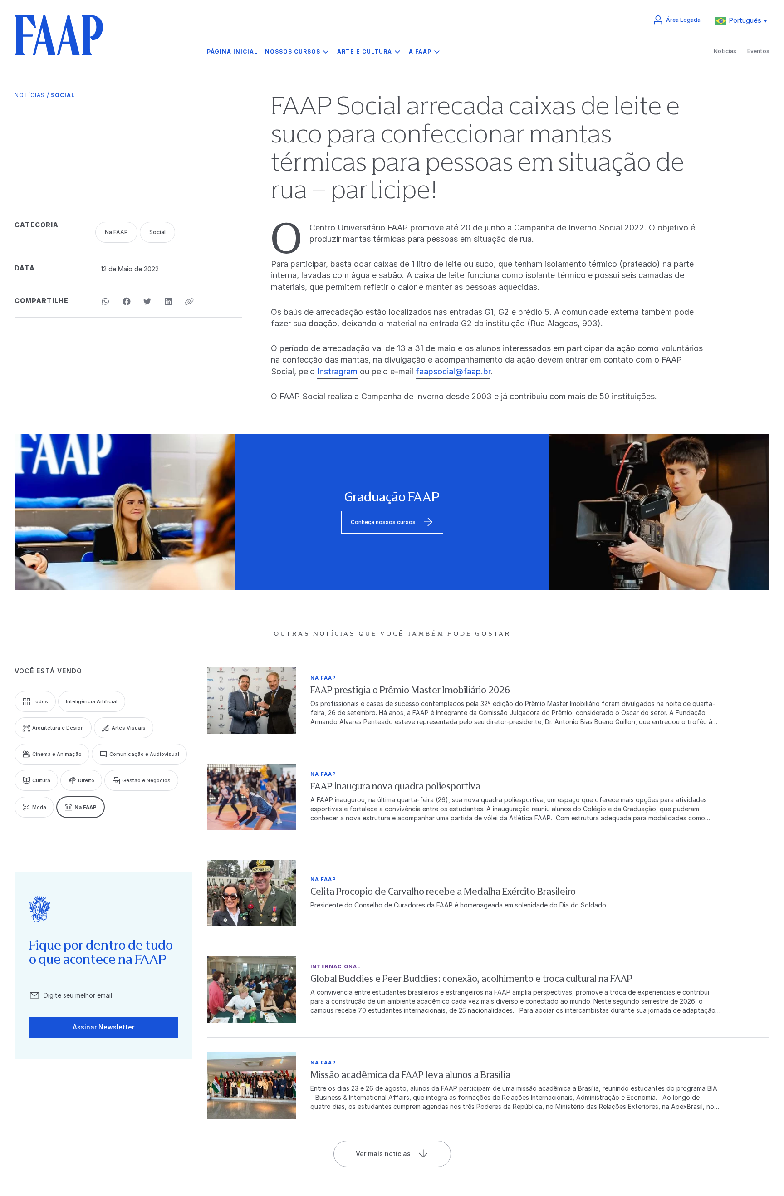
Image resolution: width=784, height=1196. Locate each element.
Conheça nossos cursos (383, 522)
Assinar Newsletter (103, 1027)
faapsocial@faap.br (453, 371)
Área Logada (683, 19)
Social (63, 95)
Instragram (337, 371)
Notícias (725, 51)
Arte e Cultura (364, 51)
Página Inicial (232, 52)
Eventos (758, 51)
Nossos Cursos (292, 51)
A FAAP (420, 51)
